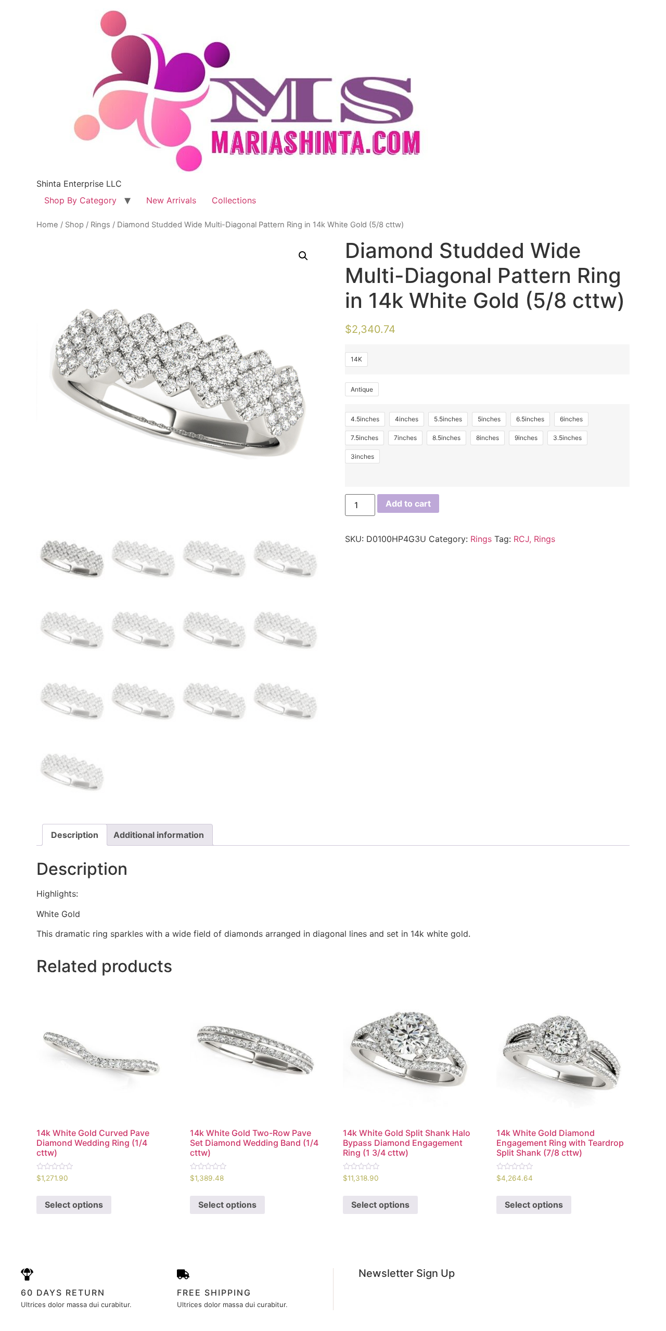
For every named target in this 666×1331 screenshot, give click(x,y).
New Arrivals (171, 200)
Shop (74, 224)
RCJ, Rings (534, 539)
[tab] (74, 835)
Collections (234, 200)
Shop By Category (80, 200)
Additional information (158, 835)
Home (47, 224)
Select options (74, 1204)
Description (74, 835)
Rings (100, 224)
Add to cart (408, 503)
